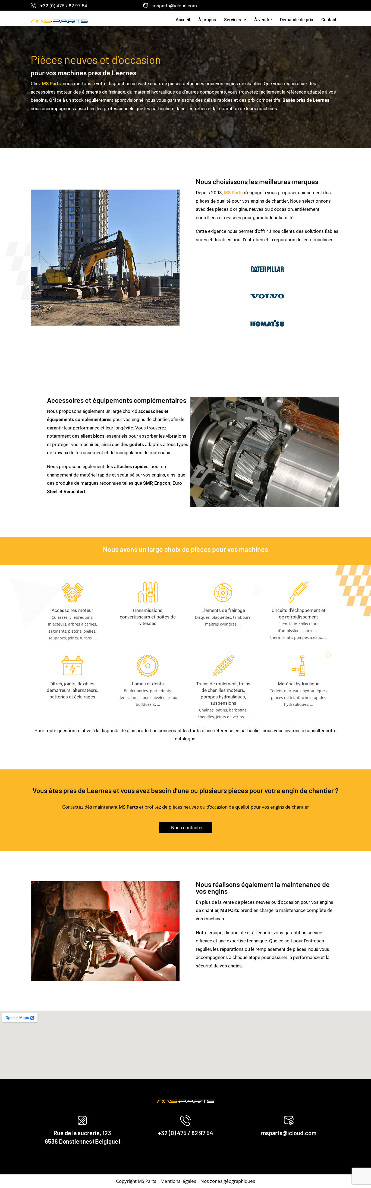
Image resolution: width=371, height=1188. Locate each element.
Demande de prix (296, 19)
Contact (328, 19)
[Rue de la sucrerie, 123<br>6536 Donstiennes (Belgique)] (82, 1120)
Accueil (183, 19)
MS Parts (233, 192)
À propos (207, 19)
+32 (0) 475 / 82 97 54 (63, 5)
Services (232, 19)
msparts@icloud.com (175, 5)
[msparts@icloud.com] (146, 5)
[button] (235, 20)
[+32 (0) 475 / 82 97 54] (33, 5)
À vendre (263, 19)
